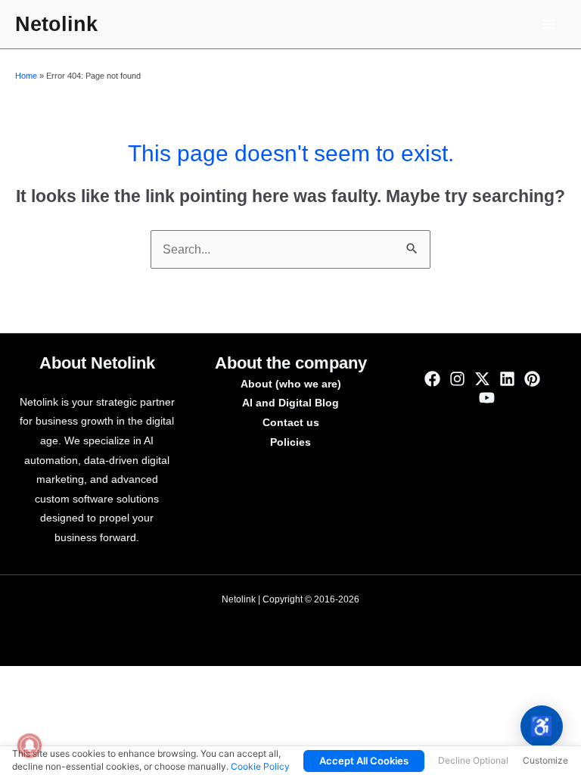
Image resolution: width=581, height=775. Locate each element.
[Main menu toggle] (549, 24)
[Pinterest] (532, 379)
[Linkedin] (507, 379)
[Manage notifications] (29, 745)
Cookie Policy (260, 766)
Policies (290, 442)
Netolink (56, 24)
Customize (545, 760)
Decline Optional (473, 760)
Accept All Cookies (364, 761)
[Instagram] (457, 379)
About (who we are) (291, 384)
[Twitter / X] (482, 379)
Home (26, 75)
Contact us (291, 422)
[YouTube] (487, 398)
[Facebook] (432, 379)
